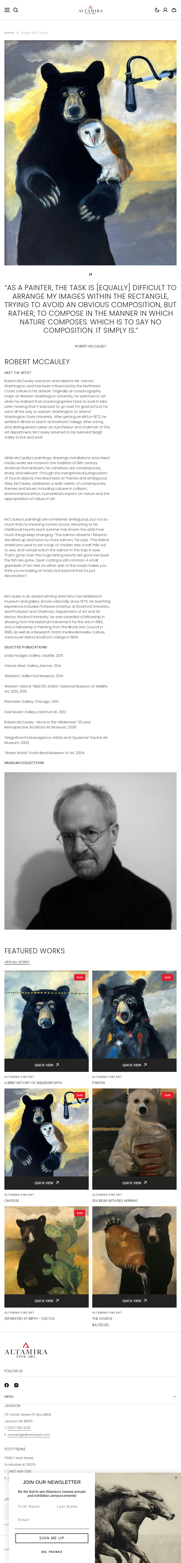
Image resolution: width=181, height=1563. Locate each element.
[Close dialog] (176, 1477)
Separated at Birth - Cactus (29, 1318)
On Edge (11, 1201)
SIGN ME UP (51, 1538)
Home (9, 33)
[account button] (165, 10)
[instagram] (16, 1385)
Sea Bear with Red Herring (115, 1201)
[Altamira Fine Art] (90, 10)
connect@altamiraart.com (29, 1435)
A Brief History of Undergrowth (33, 1083)
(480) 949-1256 (19, 1471)
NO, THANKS (51, 1551)
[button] (157, 10)
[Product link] (46, 1028)
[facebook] (6, 1385)
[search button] (15, 10)
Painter (98, 1083)
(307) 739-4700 (19, 1428)
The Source (102, 1318)
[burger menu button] (7, 10)
